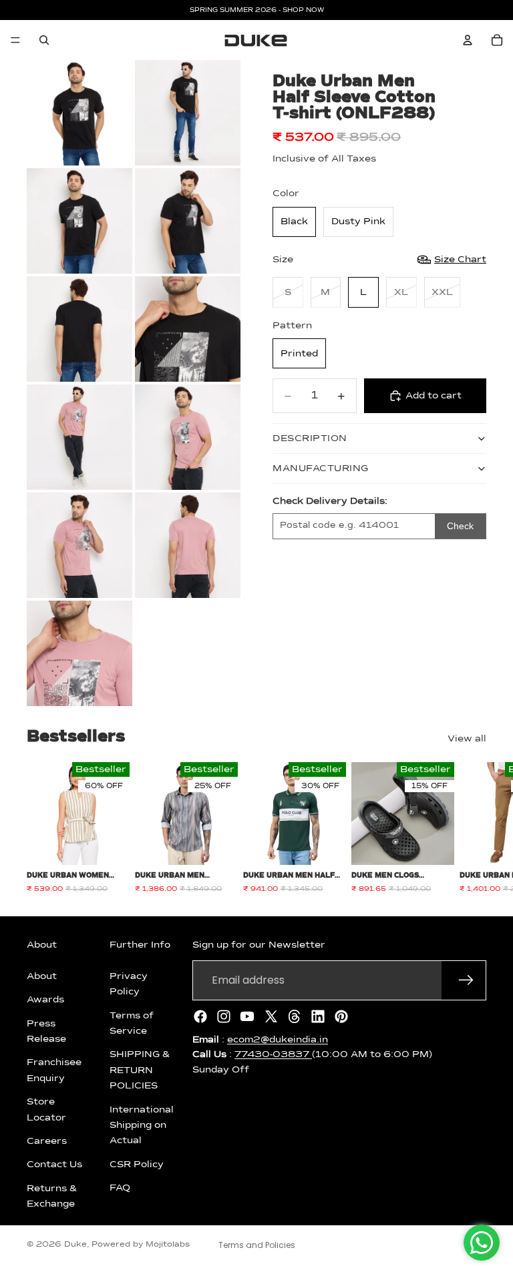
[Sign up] (466, 980)
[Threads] (295, 1016)
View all (467, 738)
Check (460, 526)
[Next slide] (471, 828)
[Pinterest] (341, 1016)
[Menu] (15, 40)
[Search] (44, 40)
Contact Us (54, 1164)
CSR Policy (137, 1164)
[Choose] (109, 844)
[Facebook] (200, 1016)
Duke (75, 1245)
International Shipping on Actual (142, 1124)
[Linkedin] (318, 1016)
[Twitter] (271, 1016)
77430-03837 (273, 1054)
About (42, 976)
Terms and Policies (256, 1245)
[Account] (467, 40)
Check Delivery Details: (330, 501)
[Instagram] (224, 1016)
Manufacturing (321, 468)
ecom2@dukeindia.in (277, 1039)
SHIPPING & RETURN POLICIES (140, 1070)
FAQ (120, 1188)
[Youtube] (247, 1016)
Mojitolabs (168, 1245)
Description (310, 438)
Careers (47, 1141)
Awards (45, 999)
